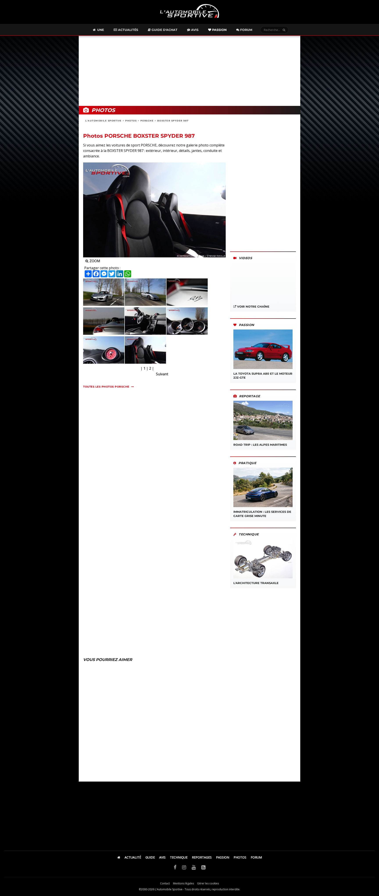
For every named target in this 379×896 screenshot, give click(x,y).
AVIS (162, 857)
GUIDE (150, 857)
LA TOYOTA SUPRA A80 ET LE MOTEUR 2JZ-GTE (262, 375)
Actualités (127, 30)
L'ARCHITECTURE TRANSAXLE (256, 583)
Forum (245, 30)
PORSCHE (147, 120)
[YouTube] (194, 867)
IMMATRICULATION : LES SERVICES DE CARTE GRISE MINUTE (262, 513)
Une (100, 30)
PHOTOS (131, 120)
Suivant (162, 374)
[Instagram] (184, 867)
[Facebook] (175, 867)
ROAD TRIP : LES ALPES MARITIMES (260, 444)
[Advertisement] (189, 71)
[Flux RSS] (203, 867)
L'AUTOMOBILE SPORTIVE (103, 120)
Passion (219, 30)
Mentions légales (183, 883)
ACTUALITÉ (133, 857)
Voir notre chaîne (252, 306)
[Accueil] (118, 857)
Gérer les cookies (208, 883)
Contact (165, 883)
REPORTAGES (202, 857)
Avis (194, 30)
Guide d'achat (164, 30)
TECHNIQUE (179, 857)
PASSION (222, 857)
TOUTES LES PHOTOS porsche (106, 386)
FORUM (256, 857)
